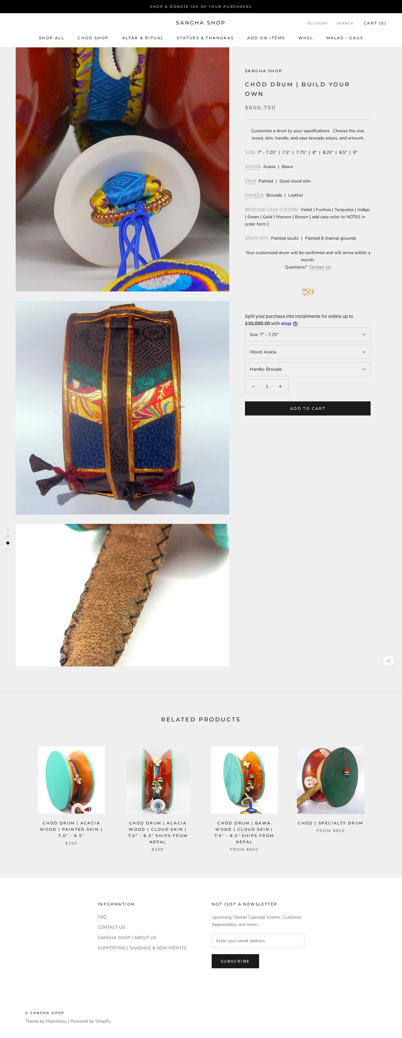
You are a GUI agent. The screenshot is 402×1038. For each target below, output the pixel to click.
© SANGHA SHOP (45, 1013)
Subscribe (235, 961)
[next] (382, 792)
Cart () (375, 23)
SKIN (250, 181)
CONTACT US (111, 927)
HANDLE (254, 195)
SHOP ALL (51, 37)
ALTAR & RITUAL (143, 37)
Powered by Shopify (90, 1021)
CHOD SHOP (93, 37)
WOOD (252, 167)
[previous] (20, 792)
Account (317, 23)
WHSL (305, 37)
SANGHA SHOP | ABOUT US (127, 938)
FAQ (102, 917)
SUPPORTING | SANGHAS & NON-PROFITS (142, 948)
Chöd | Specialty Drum (330, 823)
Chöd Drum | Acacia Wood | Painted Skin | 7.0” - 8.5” (71, 829)
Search (345, 23)
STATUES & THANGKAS (205, 37)
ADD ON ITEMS (266, 37)
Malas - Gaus (344, 37)
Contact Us (320, 267)
